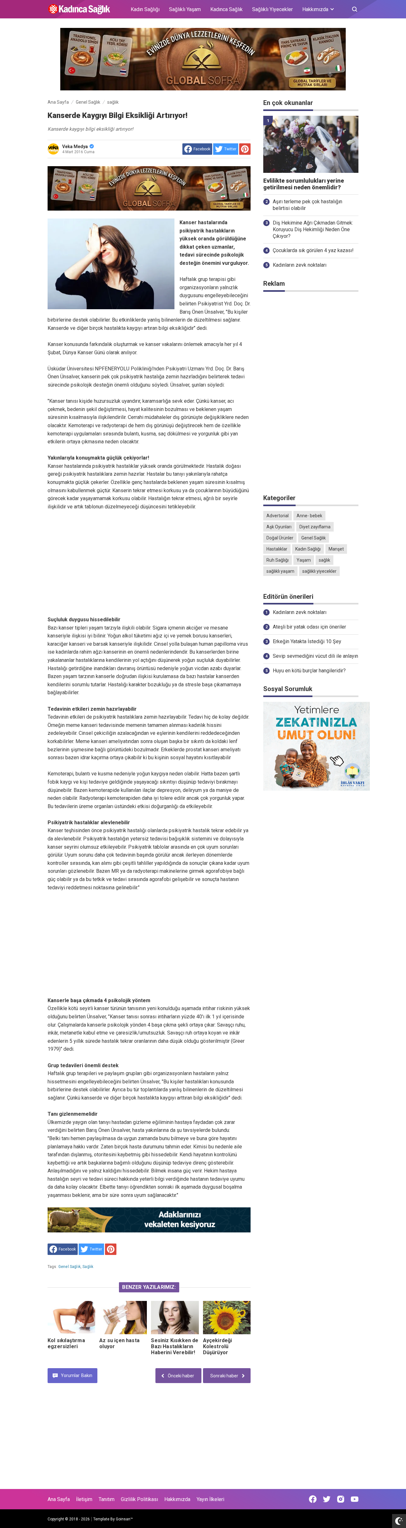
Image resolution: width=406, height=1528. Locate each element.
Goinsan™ (124, 1519)
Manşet (336, 549)
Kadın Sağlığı (145, 9)
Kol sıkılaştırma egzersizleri (66, 1343)
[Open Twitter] (327, 1499)
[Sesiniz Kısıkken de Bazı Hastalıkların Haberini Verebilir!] (175, 1317)
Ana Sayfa (59, 1499)
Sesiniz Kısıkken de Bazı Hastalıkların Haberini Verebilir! (174, 1346)
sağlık (87, 1266)
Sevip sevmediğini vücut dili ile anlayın (315, 656)
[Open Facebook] (313, 1499)
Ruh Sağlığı (277, 560)
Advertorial (277, 515)
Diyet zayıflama (315, 526)
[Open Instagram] (340, 1499)
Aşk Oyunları (278, 526)
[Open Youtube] (354, 1499)
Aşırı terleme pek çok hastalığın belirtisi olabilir (307, 205)
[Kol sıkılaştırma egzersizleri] (71, 1317)
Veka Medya (75, 146)
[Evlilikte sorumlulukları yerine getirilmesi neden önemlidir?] (310, 144)
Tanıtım (107, 1499)
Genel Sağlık (69, 1266)
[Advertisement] (149, 555)
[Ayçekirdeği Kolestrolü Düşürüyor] (227, 1317)
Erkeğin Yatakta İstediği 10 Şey (307, 641)
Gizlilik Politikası (139, 1499)
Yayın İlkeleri (210, 1499)
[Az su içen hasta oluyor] (123, 1317)
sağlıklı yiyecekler (319, 571)
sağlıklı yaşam (280, 571)
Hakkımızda (177, 1499)
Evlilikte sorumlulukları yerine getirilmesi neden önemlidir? (303, 184)
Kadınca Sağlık (226, 9)
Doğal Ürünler (279, 537)
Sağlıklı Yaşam (185, 9)
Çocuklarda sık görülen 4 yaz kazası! (313, 250)
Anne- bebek (309, 515)
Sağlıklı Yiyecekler (272, 9)
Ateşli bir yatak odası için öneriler (309, 627)
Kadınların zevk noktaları (299, 265)
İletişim (84, 1499)
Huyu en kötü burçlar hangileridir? (309, 671)
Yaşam (304, 560)
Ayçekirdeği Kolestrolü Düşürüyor (217, 1346)
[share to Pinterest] (245, 149)
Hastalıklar (276, 549)
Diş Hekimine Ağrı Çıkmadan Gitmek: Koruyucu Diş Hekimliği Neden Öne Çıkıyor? (313, 229)
